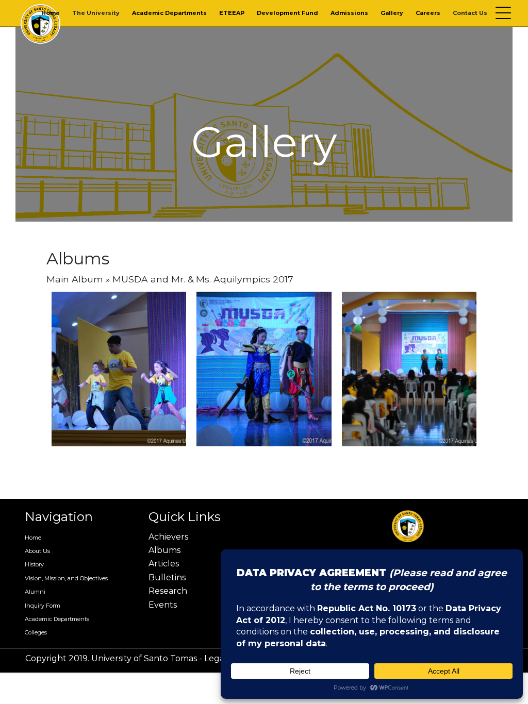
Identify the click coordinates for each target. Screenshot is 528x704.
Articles (163, 563)
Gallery (392, 12)
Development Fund (287, 12)
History (34, 564)
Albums (164, 550)
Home (50, 12)
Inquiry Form (42, 605)
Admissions (349, 12)
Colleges (36, 632)
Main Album (74, 279)
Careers (428, 12)
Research (167, 591)
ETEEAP (231, 12)
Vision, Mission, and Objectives (66, 578)
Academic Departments (169, 12)
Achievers (168, 537)
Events (162, 605)
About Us (37, 551)
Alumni (35, 591)
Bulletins (167, 577)
